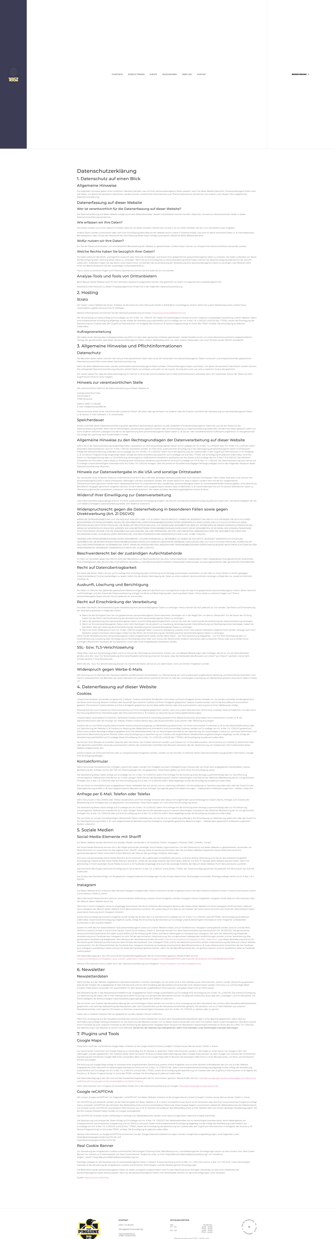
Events (153, 74)
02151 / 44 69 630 (126, 1225)
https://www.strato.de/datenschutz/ (169, 313)
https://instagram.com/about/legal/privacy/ (180, 963)
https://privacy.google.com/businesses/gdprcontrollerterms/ (227, 1078)
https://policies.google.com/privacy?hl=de (198, 1086)
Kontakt (201, 74)
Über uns (187, 74)
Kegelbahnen (169, 74)
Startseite (117, 74)
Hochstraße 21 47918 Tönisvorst (127, 1235)
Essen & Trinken (136, 74)
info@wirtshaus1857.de (131, 1229)
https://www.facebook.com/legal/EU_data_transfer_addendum (107, 959)
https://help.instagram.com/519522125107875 (159, 959)
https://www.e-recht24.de (96, 1177)
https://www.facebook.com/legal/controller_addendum (190, 939)
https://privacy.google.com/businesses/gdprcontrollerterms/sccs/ (112, 1081)
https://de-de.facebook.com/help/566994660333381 (209, 959)
